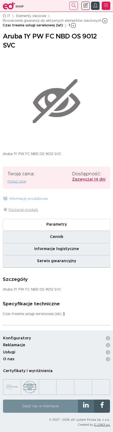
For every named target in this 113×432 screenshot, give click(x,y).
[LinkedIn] (86, 406)
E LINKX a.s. (102, 424)
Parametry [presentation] (56, 224)
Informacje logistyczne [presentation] (56, 249)
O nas (8, 359)
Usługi (9, 352)
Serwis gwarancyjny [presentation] (56, 261)
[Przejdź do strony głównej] (13, 5)
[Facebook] (102, 406)
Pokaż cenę (16, 181)
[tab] (56, 225)
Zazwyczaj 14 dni (89, 179)
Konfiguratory (17, 338)
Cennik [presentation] (56, 237)
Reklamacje (14, 345)
